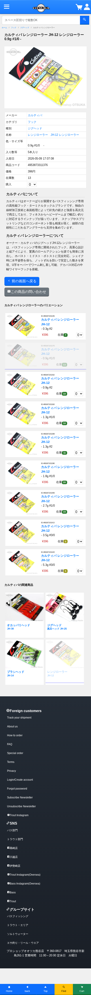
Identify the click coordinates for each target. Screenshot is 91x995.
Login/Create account (20, 779)
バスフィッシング (17, 916)
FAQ (9, 744)
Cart (82, 991)
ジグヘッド (24, 28)
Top (45, 991)
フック (13, 28)
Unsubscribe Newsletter (21, 806)
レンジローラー (38, 134)
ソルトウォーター (17, 934)
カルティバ (35, 115)
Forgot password (17, 788)
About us (12, 726)
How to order (15, 735)
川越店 (14, 857)
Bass (13, 892)
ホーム (4, 28)
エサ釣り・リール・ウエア (23, 942)
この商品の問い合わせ (28, 292)
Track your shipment (19, 717)
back (27, 991)
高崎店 (14, 848)
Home (9, 991)
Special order (15, 753)
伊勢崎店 (15, 865)
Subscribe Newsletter (20, 797)
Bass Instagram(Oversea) (25, 883)
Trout (13, 901)
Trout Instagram (19, 815)
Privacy (11, 770)
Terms (10, 762)
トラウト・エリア (17, 925)
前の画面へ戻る (23, 281)
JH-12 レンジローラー (65, 134)
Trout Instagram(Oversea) (25, 874)
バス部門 (12, 830)
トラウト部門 (15, 839)
